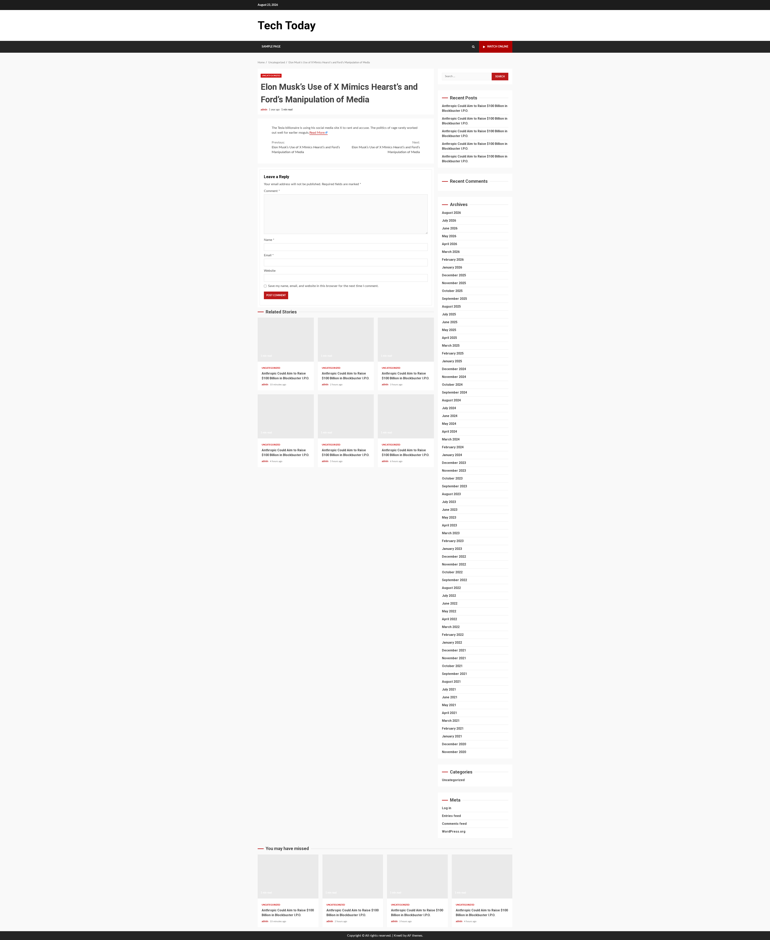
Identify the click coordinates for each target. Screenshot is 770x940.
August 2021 (451, 682)
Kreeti (398, 935)
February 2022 (453, 635)
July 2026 (449, 220)
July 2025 (449, 314)
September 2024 (454, 392)
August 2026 (451, 213)
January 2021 (452, 736)
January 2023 (452, 549)
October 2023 (452, 478)
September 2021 (454, 674)
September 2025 (454, 299)
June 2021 (449, 697)
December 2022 (454, 556)
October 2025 (452, 291)
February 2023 (453, 541)
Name (269, 239)
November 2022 (454, 564)
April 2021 (449, 713)
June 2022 (449, 603)
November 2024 (454, 377)
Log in (446, 808)
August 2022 (451, 588)
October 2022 (452, 572)
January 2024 (452, 455)
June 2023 (449, 510)
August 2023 (451, 494)
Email (269, 255)
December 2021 (454, 650)
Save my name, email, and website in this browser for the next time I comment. (323, 286)
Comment (272, 191)
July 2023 (449, 502)
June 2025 (449, 322)
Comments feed (454, 824)
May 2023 (449, 517)
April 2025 (449, 338)
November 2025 (454, 283)
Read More (317, 132)
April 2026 (449, 244)
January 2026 (452, 267)
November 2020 (454, 752)
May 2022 (449, 611)
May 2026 (449, 236)
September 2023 (454, 486)
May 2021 (449, 705)
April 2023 (449, 525)
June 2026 (449, 228)
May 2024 (449, 424)
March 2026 (451, 252)
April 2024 (449, 431)
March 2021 (451, 721)
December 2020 (454, 744)
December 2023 (454, 463)
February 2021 (453, 728)
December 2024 (454, 369)
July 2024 (449, 408)
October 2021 (452, 666)
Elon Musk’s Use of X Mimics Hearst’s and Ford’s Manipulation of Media (306, 147)
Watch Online (497, 46)
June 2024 (449, 416)
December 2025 (454, 275)
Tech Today (287, 25)
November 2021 (454, 658)
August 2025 (451, 306)
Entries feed (451, 816)
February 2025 (453, 353)
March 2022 (451, 627)
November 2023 (454, 471)
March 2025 (451, 345)
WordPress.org (453, 831)
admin (264, 109)
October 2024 (452, 385)
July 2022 (449, 596)
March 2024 (451, 439)
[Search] (473, 47)
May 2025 (449, 330)
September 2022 (454, 580)
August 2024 (451, 400)
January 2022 (452, 642)
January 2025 (452, 361)
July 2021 (449, 689)
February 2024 (453, 447)
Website (270, 270)
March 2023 (451, 533)
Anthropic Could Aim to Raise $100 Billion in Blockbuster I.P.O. (286, 340)
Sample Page (271, 46)
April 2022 (449, 619)
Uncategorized (271, 76)
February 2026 (453, 260)
